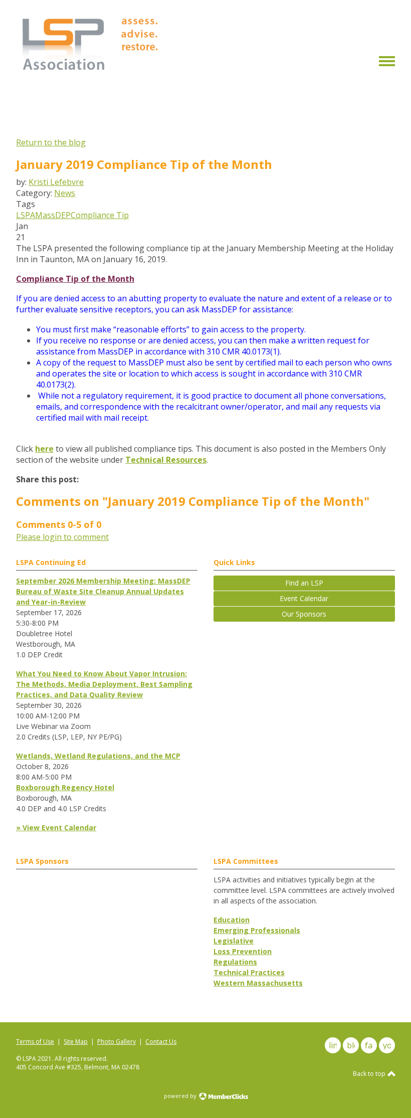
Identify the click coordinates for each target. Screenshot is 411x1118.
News (64, 193)
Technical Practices (249, 972)
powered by (181, 1095)
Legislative (234, 941)
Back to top (370, 1073)
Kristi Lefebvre (56, 182)
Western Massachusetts (258, 983)
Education (232, 919)
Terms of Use (35, 1041)
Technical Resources (166, 459)
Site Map (76, 1041)
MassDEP (53, 215)
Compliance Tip (100, 215)
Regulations (235, 962)
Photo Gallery (116, 1041)
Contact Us (160, 1041)
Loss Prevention (243, 951)
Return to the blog (51, 142)
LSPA (25, 215)
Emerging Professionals (257, 930)
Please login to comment (62, 536)
